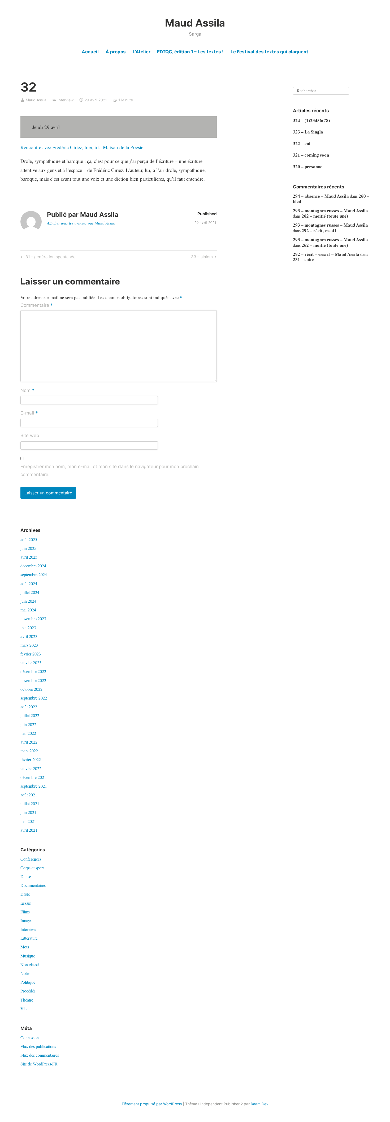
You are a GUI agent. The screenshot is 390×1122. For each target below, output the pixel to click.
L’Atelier (141, 51)
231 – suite (303, 259)
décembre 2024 (33, 565)
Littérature (29, 938)
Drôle (25, 894)
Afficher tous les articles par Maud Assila (81, 223)
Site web (29, 435)
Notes (25, 973)
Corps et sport (32, 867)
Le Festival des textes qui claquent (269, 51)
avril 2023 (28, 636)
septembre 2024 (33, 574)
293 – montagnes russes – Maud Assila (330, 210)
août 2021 (28, 794)
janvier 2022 (30, 768)
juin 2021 (28, 812)
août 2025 (28, 539)
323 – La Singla (308, 131)
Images (26, 920)
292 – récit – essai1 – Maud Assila (326, 254)
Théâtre (26, 1000)
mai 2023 (28, 627)
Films (25, 911)
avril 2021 (28, 830)
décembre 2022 (33, 671)
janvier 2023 (30, 662)
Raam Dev (259, 1104)
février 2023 (30, 654)
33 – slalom (202, 257)
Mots (24, 947)
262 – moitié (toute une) (325, 216)
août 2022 (28, 706)
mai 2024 (28, 609)
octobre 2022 (31, 689)
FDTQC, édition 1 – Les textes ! (190, 51)
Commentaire (36, 305)
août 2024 (28, 583)
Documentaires (33, 885)
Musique (27, 956)
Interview (65, 100)
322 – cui (301, 143)
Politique (27, 982)
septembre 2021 (33, 786)
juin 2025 (28, 548)
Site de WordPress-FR (39, 1064)
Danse (25, 876)
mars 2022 (29, 750)
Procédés (28, 991)
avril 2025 (28, 557)
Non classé (29, 964)
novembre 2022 (33, 680)
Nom (27, 390)
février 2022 (30, 759)
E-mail (29, 413)
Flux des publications (38, 1046)
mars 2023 (29, 645)
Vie (23, 1008)
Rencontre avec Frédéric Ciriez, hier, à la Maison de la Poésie (81, 147)
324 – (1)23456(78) (311, 120)
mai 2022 (28, 733)
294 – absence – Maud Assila (321, 196)
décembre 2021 (33, 777)
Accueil (90, 51)
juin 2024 (28, 601)
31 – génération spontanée (49, 257)
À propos (116, 51)
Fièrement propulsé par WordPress (152, 1104)
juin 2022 (28, 724)
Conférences (30, 859)
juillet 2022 (29, 715)
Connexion (29, 1037)
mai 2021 (28, 821)
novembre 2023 (33, 618)
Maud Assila (195, 23)
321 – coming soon (311, 155)
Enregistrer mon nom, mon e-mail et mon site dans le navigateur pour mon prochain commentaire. (109, 470)
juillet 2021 (29, 803)
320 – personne (307, 166)
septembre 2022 (33, 698)
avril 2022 (28, 742)
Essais (25, 903)
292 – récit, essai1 (319, 230)
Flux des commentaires (39, 1055)
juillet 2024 (29, 592)
